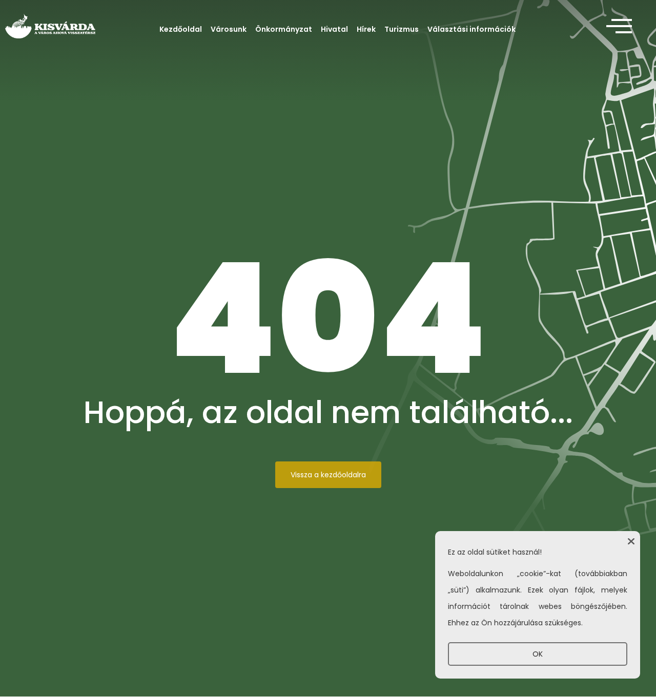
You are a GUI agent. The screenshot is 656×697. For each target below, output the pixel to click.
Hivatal (334, 29)
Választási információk (471, 29)
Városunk (229, 29)
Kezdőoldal (180, 29)
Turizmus (401, 29)
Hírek (366, 29)
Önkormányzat (283, 29)
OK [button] (537, 654)
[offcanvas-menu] (619, 26)
